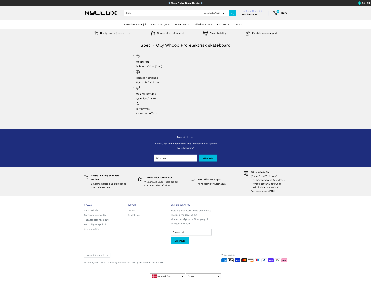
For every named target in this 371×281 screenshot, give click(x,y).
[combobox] (167, 276)
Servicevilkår (91, 210)
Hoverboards (182, 24)
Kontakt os (223, 24)
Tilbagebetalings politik (97, 219)
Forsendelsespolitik (95, 215)
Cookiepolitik (91, 229)
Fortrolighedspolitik (95, 224)
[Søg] (232, 13)
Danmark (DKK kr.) (95, 255)
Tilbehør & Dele (203, 24)
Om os (238, 24)
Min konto (248, 14)
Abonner (208, 158)
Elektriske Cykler (160, 24)
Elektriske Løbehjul (135, 24)
